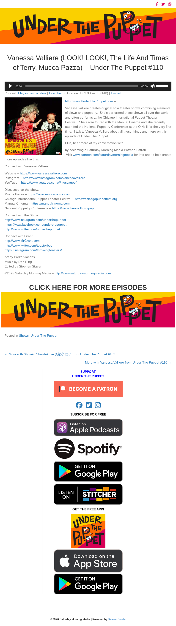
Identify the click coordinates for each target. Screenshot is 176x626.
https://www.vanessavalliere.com (43, 173)
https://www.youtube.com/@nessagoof (49, 182)
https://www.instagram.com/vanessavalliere (54, 178)
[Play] (10, 86)
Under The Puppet (43, 335)
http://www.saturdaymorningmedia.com (83, 273)
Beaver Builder (117, 619)
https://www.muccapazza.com (49, 194)
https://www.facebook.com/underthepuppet (35, 224)
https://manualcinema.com (50, 203)
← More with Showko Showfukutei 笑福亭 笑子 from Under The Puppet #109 (60, 354)
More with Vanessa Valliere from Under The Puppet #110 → (128, 362)
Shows (24, 335)
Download (56, 93)
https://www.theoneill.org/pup (73, 208)
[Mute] (152, 86)
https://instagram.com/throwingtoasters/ (33, 250)
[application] (88, 86)
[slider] (162, 86)
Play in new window (32, 93)
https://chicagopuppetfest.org (96, 199)
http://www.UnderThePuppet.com (89, 101)
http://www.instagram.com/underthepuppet (35, 220)
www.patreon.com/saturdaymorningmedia (103, 154)
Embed (116, 93)
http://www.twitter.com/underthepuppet (32, 229)
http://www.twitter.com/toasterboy (28, 245)
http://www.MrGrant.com (22, 240)
